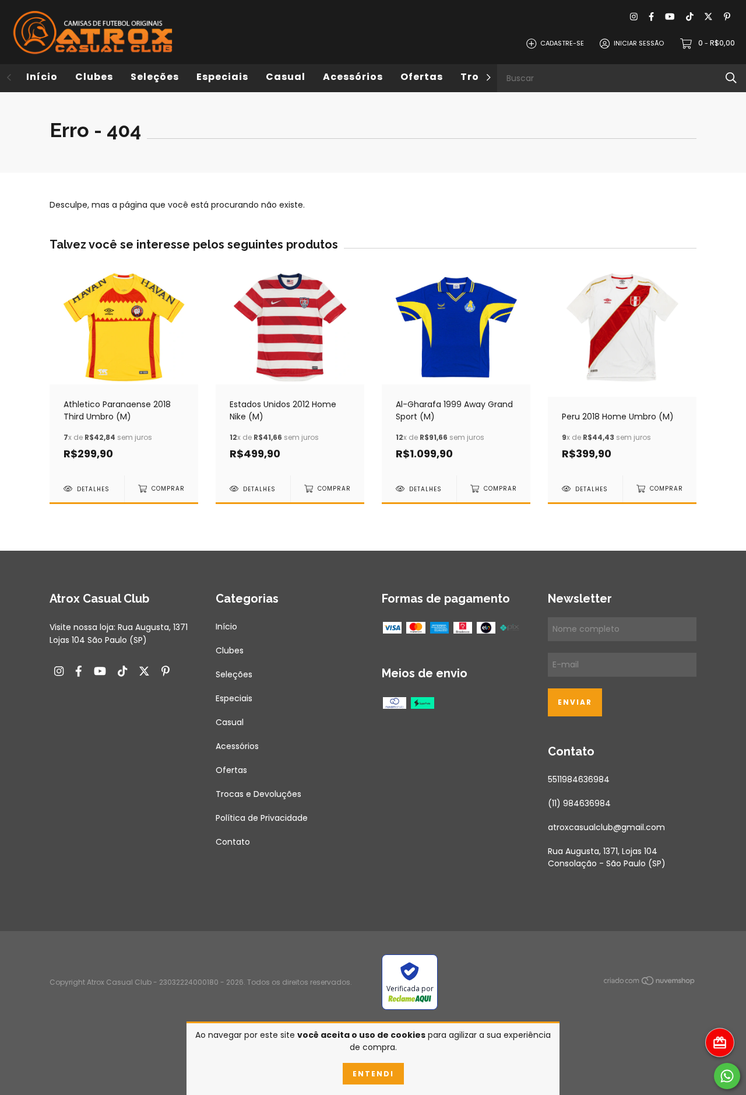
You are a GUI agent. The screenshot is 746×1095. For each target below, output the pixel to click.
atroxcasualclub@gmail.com (606, 827)
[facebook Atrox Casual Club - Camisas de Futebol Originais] (651, 17)
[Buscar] (731, 78)
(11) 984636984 (579, 803)
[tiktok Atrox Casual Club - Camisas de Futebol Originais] (689, 17)
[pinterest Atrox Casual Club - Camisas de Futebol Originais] (727, 17)
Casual (285, 76)
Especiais (222, 76)
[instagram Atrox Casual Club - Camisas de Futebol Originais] (633, 17)
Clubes (94, 76)
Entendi (373, 1074)
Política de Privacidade (262, 818)
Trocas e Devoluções (258, 794)
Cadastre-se (562, 43)
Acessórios (353, 76)
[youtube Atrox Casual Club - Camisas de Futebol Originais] (669, 17)
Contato (233, 842)
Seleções (155, 76)
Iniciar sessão (639, 43)
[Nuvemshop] (649, 983)
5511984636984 (579, 779)
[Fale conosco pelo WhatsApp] (727, 1076)
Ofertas (421, 76)
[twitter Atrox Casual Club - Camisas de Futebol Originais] (708, 17)
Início (42, 76)
